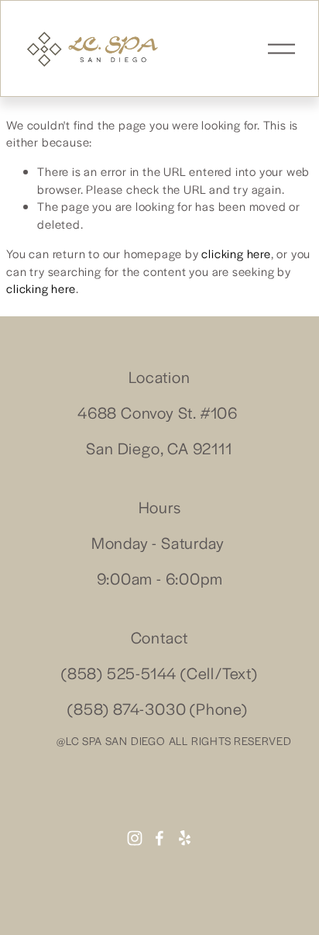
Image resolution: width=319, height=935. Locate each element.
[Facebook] (159, 838)
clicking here (235, 253)
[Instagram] (134, 838)
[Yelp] (184, 838)
